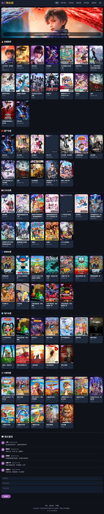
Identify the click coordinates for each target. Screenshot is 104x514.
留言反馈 (51, 505)
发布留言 (6, 496)
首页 (57, 3)
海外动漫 (86, 3)
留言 (100, 3)
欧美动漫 (78, 3)
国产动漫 (63, 3)
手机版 (57, 505)
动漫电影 (93, 3)
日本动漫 (71, 3)
